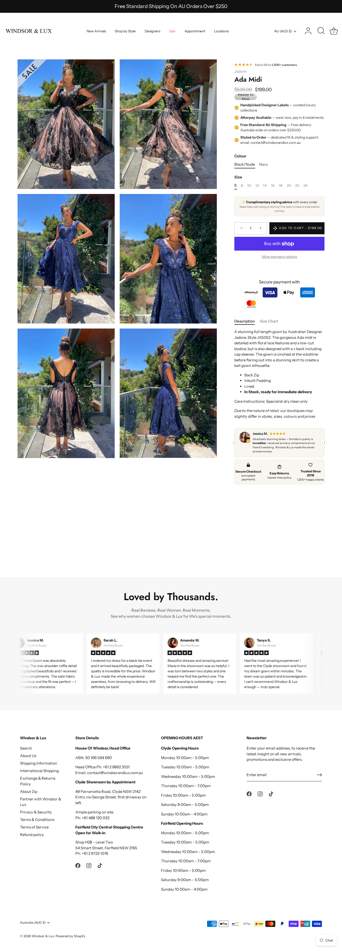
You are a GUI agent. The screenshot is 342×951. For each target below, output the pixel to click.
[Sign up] (319, 774)
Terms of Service (34, 827)
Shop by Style (125, 31)
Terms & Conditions (37, 819)
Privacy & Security (36, 812)
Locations (221, 31)
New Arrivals (96, 31)
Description (244, 321)
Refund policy (32, 834)
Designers (152, 31)
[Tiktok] (99, 865)
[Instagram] (88, 865)
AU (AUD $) (283, 31)
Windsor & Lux (43, 936)
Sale (172, 31)
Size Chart (269, 321)
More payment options (279, 257)
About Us (28, 755)
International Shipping (39, 770)
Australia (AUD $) (33, 922)
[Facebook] (77, 865)
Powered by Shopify (70, 936)
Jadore (240, 71)
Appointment (195, 31)
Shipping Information (38, 763)
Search (26, 748)
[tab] (247, 321)
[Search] (320, 31)
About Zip (28, 791)
